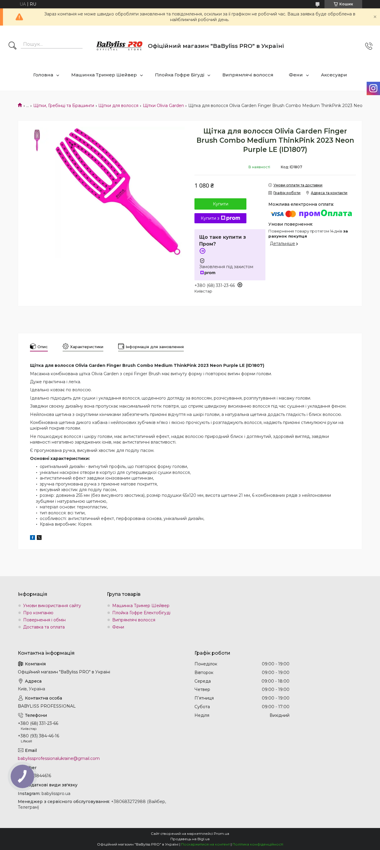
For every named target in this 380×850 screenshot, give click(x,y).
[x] (39, 538)
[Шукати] (12, 46)
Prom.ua (221, 833)
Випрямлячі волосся (247, 75)
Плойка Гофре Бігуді (179, 75)
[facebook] (32, 538)
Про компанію (38, 612)
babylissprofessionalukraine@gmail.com (59, 758)
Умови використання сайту (52, 605)
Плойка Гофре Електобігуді (141, 612)
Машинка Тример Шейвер (104, 75)
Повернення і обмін (44, 620)
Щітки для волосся (118, 105)
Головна (43, 75)
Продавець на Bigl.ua (190, 839)
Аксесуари (334, 75)
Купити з (210, 218)
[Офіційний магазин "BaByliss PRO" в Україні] (119, 46)
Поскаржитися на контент (205, 844)
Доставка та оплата (44, 627)
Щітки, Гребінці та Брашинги (63, 105)
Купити (220, 204)
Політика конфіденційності (257, 844)
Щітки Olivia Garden (163, 105)
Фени (296, 75)
